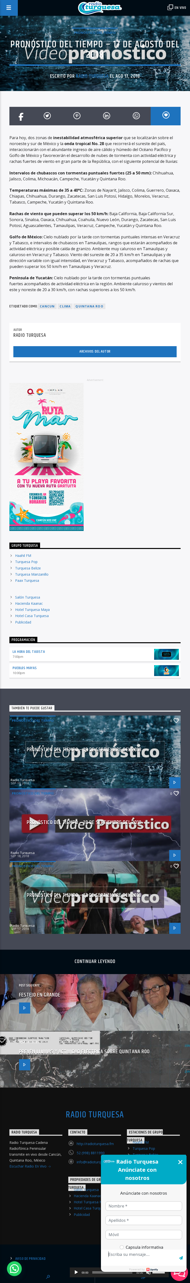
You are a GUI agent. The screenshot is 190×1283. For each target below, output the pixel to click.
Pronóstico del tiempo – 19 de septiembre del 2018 (84, 749)
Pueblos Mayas (25, 668)
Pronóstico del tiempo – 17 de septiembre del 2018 (84, 895)
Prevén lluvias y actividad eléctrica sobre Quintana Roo (84, 1051)
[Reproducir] (76, 1272)
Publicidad (23, 622)
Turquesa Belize (28, 568)
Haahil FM (23, 555)
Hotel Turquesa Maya (32, 609)
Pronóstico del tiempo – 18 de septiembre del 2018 (84, 822)
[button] (14, 1268)
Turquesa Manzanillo (31, 574)
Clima (65, 306)
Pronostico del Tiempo (95, 32)
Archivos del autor (95, 351)
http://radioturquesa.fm (95, 1143)
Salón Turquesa (27, 597)
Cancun (47, 306)
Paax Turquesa (27, 580)
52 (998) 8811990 (91, 1153)
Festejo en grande (39, 995)
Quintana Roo (89, 306)
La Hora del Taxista (29, 652)
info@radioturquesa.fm (95, 1162)
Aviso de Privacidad (30, 1259)
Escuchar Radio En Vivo (28, 1166)
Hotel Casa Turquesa (32, 615)
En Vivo (180, 8)
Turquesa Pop (26, 561)
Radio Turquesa (92, 76)
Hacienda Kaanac (29, 603)
